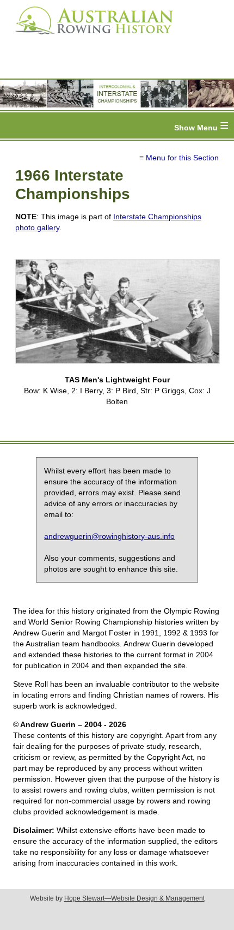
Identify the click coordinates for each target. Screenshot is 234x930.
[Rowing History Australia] (90, 38)
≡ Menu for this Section (179, 157)
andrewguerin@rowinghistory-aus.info (109, 536)
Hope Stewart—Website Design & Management (134, 898)
